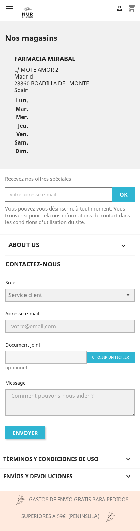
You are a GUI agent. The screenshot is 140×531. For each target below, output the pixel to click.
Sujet (11, 282)
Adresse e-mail (22, 313)
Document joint (22, 344)
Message (15, 383)
